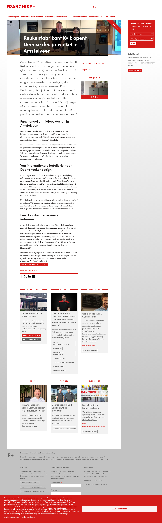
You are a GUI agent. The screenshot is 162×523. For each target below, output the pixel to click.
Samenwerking (59, 358)
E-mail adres (55, 482)
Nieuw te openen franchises (57, 16)
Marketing (57, 348)
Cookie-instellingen (28, 517)
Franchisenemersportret (65, 428)
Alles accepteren (119, 509)
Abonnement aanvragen (31, 491)
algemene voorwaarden (82, 459)
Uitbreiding (58, 366)
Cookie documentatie (11, 517)
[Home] (21, 6)
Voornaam (54, 490)
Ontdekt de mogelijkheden (33, 264)
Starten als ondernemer (63, 362)
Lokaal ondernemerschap (93, 64)
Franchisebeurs (90, 432)
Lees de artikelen (28, 483)
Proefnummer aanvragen (32, 487)
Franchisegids (13, 16)
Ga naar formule (30, 340)
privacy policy (104, 459)
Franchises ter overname (32, 16)
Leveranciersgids (79, 16)
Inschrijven (134, 70)
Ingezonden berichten (95, 484)
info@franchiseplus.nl (98, 476)
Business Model (59, 370)
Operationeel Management (58, 353)
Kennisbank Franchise (98, 16)
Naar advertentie (30, 335)
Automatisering (90, 350)
